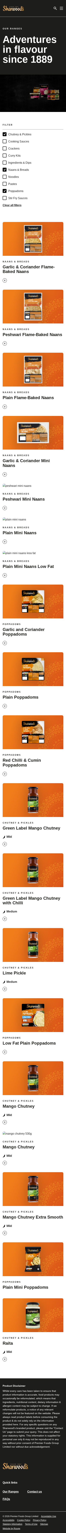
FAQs (6, 1499)
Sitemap (44, 1524)
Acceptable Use (48, 1516)
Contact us (34, 1491)
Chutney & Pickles (19, 134)
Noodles (13, 176)
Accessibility (8, 1520)
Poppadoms (15, 191)
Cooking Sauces (18, 141)
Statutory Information (12, 1524)
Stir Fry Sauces (17, 198)
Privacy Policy (39, 1520)
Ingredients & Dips (19, 162)
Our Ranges (11, 1491)
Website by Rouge (11, 1528)
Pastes (12, 183)
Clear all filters (12, 205)
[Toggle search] (55, 8)
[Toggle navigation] (61, 8)
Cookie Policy (23, 1520)
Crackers (14, 148)
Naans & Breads (18, 169)
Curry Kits (14, 155)
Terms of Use (31, 1524)
